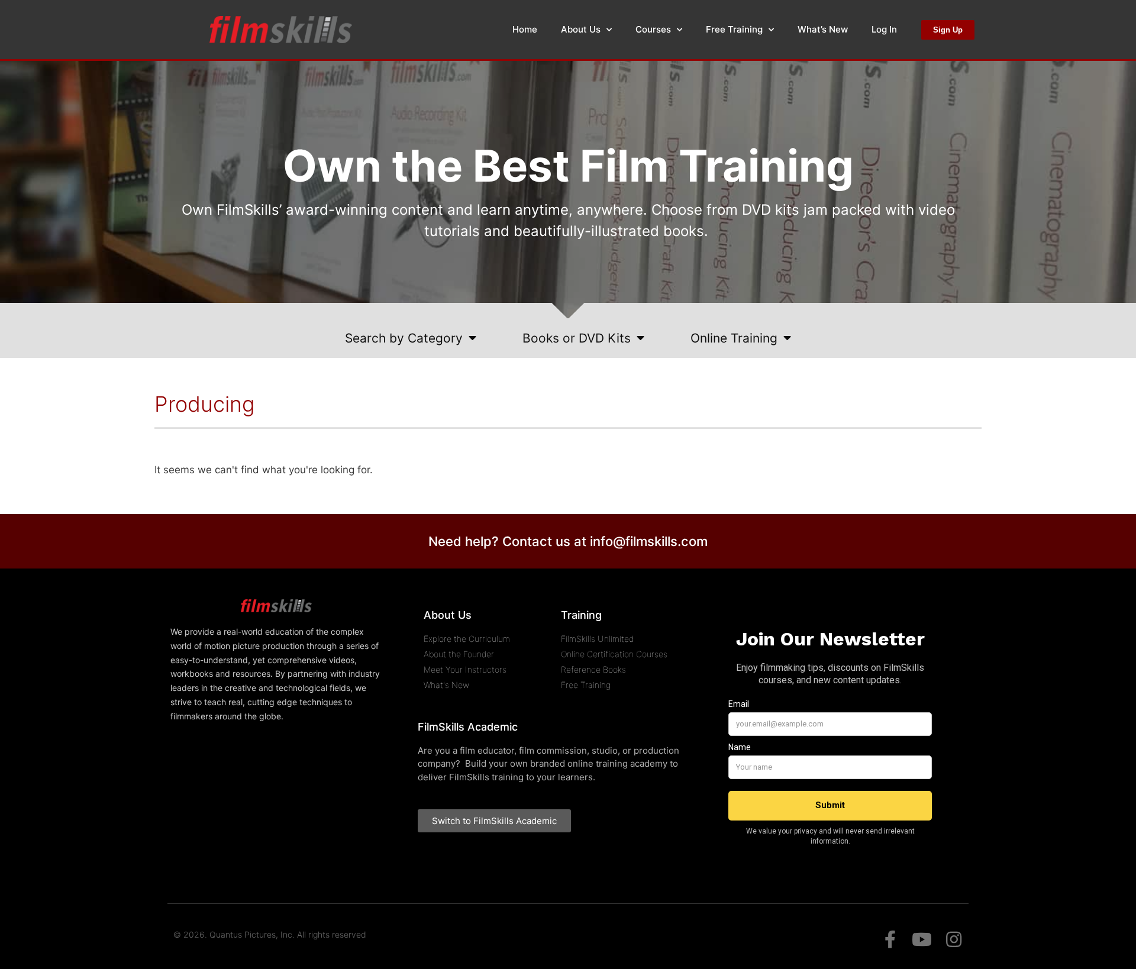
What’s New (823, 29)
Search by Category (404, 338)
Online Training (733, 338)
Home (524, 29)
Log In (884, 29)
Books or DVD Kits (576, 338)
